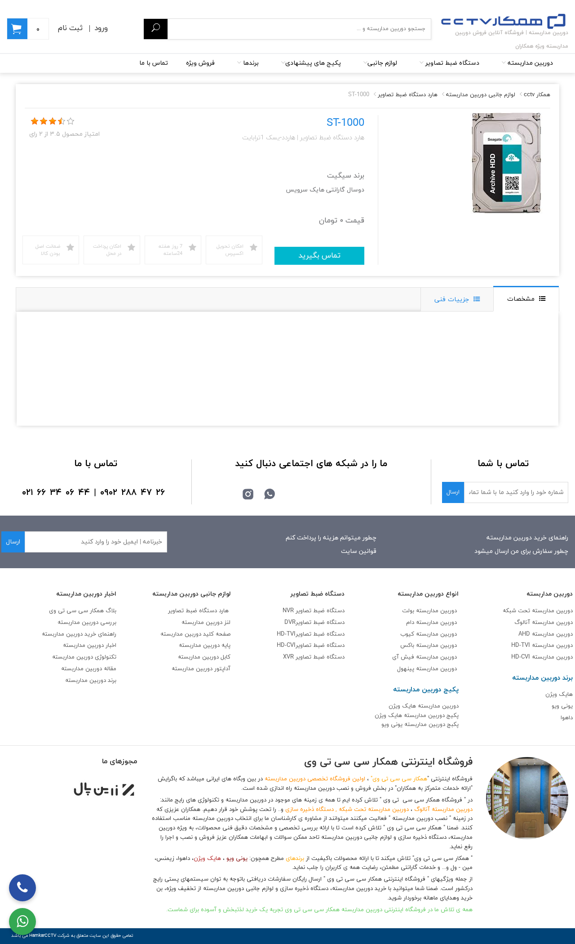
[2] (44, 121)
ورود (101, 28)
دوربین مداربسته (529, 63)
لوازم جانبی (382, 63)
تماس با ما (153, 63)
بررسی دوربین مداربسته (87, 623)
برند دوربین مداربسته (90, 681)
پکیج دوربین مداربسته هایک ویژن (417, 716)
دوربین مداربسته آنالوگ (543, 623)
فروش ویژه (200, 63)
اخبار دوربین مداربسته (89, 645)
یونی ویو (562, 706)
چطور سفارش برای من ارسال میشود (521, 551)
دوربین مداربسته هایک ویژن (424, 706)
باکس (407, 645)
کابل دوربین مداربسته (204, 657)
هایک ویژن (559, 694)
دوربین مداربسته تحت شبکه (538, 611)
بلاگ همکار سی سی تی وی (82, 611)
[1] (35, 121)
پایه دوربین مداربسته (204, 645)
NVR (314, 611)
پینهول (406, 669)
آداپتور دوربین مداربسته (201, 669)
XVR (314, 657)
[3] (53, 121)
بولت (408, 611)
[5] (70, 121)
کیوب (408, 634)
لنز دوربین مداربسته (205, 623)
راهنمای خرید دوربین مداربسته (527, 538)
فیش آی (404, 657)
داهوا (567, 718)
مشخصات (521, 299)
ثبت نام (70, 28)
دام (410, 623)
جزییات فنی (451, 299)
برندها (250, 63)
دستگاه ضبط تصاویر (451, 63)
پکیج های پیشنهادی (313, 63)
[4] (62, 121)
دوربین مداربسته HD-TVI (542, 645)
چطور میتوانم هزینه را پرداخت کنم (331, 538)
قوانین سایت (358, 551)
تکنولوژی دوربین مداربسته (84, 657)
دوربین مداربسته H (542, 657)
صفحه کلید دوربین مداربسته (195, 634)
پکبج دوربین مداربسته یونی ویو (420, 725)
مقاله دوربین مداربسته (88, 669)
